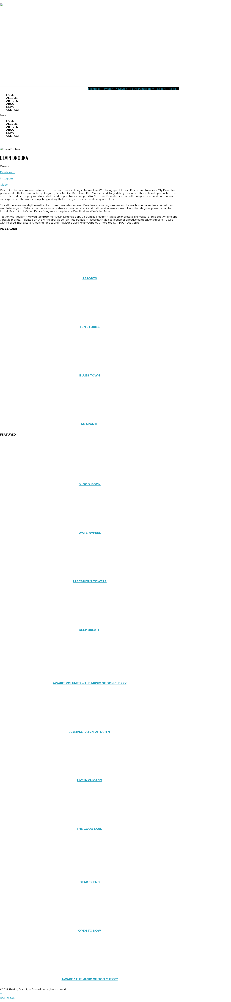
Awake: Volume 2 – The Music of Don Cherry (89, 683)
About (11, 103)
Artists (12, 100)
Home (10, 94)
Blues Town (89, 375)
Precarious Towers (90, 581)
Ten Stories (90, 327)
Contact (13, 109)
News (10, 106)
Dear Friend (90, 882)
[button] (89, 115)
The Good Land (89, 829)
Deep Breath (89, 630)
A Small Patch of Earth (89, 731)
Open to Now (89, 930)
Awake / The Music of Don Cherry (90, 979)
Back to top (7, 998)
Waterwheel (90, 533)
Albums (12, 97)
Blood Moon (90, 484)
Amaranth (90, 424)
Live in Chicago (89, 780)
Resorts (89, 278)
